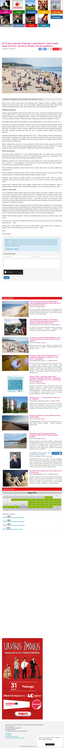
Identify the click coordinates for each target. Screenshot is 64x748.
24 (6, 507)
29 (48, 507)
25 (15, 507)
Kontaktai (8, 733)
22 (48, 504)
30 (57, 507)
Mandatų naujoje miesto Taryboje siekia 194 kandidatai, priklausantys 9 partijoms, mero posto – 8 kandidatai (44, 357)
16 (57, 502)
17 (6, 504)
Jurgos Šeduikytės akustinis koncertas (13, 529)
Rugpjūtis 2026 (32, 493)
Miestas (43, 306)
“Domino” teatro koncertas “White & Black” (14, 525)
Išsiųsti (6, 277)
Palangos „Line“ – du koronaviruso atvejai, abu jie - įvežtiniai (45, 398)
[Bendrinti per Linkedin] (45, 49)
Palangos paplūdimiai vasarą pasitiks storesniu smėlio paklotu (45, 416)
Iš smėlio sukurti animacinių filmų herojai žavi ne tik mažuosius (46, 471)
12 (23, 502)
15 (48, 502)
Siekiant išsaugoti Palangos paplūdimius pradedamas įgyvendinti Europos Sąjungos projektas (44, 435)
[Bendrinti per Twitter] (42, 49)
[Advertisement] (32, 29)
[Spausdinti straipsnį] (48, 49)
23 (57, 504)
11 (15, 502)
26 (23, 507)
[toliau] (60, 493)
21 (40, 504)
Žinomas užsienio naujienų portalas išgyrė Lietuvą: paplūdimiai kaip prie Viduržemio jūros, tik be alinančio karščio (45, 303)
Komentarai (56, 453)
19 (23, 504)
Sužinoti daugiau (47, 739)
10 (6, 502)
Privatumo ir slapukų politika (14, 738)
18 (15, 504)
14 (40, 502)
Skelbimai (8, 735)
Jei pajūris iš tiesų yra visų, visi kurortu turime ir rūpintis (40, 453)
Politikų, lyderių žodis (46, 456)
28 (40, 507)
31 (6, 509)
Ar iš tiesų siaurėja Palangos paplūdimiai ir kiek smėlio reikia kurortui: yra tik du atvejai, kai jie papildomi (45, 339)
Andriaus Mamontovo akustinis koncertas (13, 517)
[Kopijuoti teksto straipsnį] (51, 49)
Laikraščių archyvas (11, 736)
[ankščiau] (3, 493)
